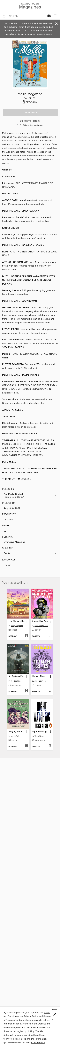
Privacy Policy (31, 1016)
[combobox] (24, 16)
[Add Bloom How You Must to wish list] (50, 635)
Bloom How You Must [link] (40, 621)
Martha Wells (16, 681)
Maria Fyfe (15, 736)
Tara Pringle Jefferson (42, 626)
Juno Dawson (40, 681)
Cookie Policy (38, 1042)
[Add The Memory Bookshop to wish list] (26, 635)
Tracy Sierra (39, 736)
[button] (30, 112)
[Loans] (49, 16)
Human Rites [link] (38, 676)
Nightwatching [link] (39, 731)
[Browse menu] (55, 16)
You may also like (14, 583)
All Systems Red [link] (16, 676)
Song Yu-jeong (17, 626)
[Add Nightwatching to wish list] (50, 746)
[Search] (4, 16)
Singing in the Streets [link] (16, 731)
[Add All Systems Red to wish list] (26, 691)
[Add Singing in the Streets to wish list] (26, 746)
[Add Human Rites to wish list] (50, 691)
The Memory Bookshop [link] (16, 621)
